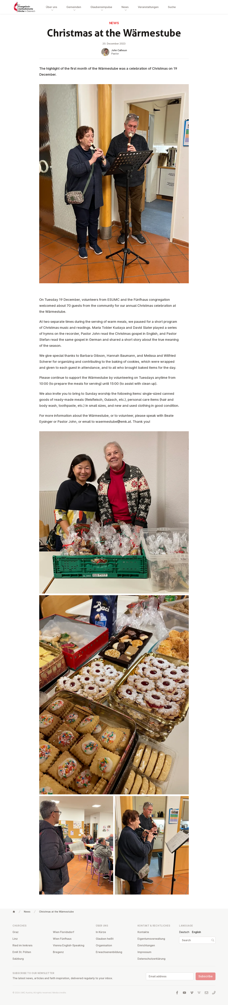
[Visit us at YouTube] (184, 992)
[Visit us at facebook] (177, 992)
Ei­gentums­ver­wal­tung (151, 938)
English (196, 932)
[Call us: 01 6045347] (213, 992)
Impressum (144, 952)
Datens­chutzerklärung (151, 958)
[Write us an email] (206, 992)
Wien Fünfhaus (62, 938)
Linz (15, 938)
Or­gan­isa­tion (104, 945)
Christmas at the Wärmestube (56, 911)
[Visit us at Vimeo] (191, 992)
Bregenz (58, 952)
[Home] (14, 911)
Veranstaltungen (148, 7)
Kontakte (143, 932)
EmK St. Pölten (22, 952)
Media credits (59, 992)
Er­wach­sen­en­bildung (109, 952)
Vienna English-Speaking (68, 945)
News (27, 911)
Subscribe (205, 976)
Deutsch (184, 932)
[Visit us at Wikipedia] (199, 992)
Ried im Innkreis (22, 945)
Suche (172, 7)
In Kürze (101, 932)
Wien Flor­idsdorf (63, 932)
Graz (16, 932)
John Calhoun (119, 50)
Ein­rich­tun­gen (146, 945)
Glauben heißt (104, 938)
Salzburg (18, 958)
